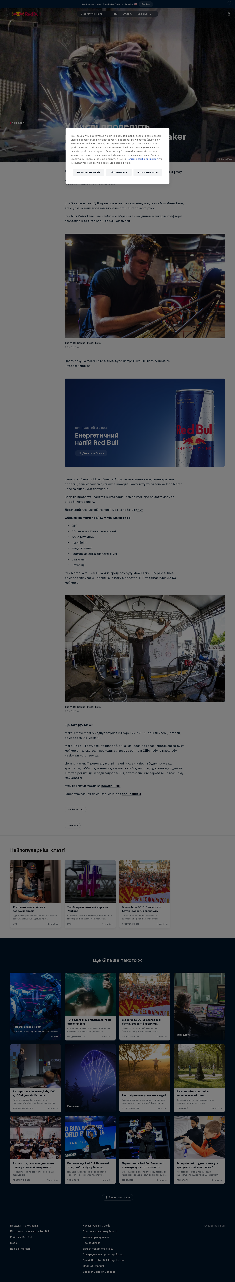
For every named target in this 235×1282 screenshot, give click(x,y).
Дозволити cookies (148, 172)
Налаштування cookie (88, 172)
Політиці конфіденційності (142, 159)
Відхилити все (119, 172)
